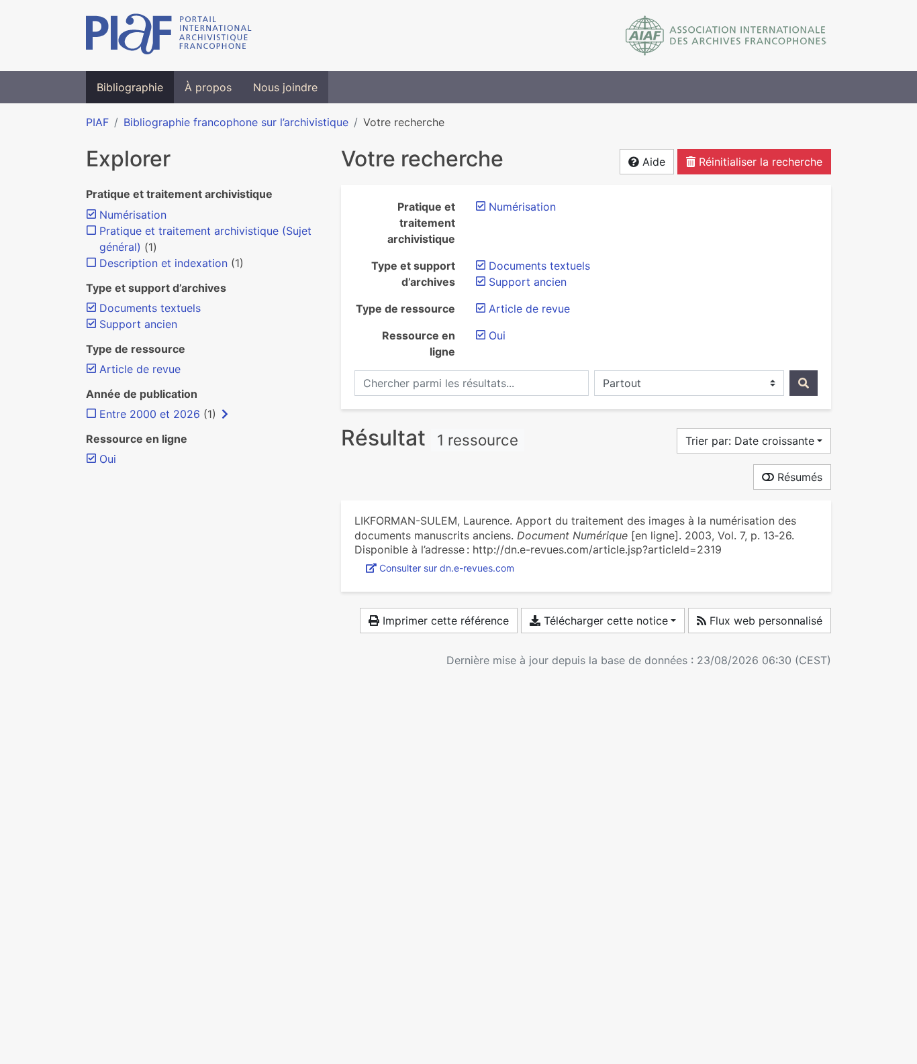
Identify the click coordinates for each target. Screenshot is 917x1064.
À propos (208, 87)
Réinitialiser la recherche (758, 161)
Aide (652, 161)
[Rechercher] (803, 383)
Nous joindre (285, 87)
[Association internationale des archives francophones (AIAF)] (726, 35)
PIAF (97, 122)
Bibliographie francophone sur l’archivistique (236, 122)
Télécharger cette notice (604, 620)
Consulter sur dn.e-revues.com (446, 568)
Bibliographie (130, 87)
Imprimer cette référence (444, 620)
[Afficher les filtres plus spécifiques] (225, 414)
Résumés (798, 477)
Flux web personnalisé (764, 620)
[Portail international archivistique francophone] (169, 35)
